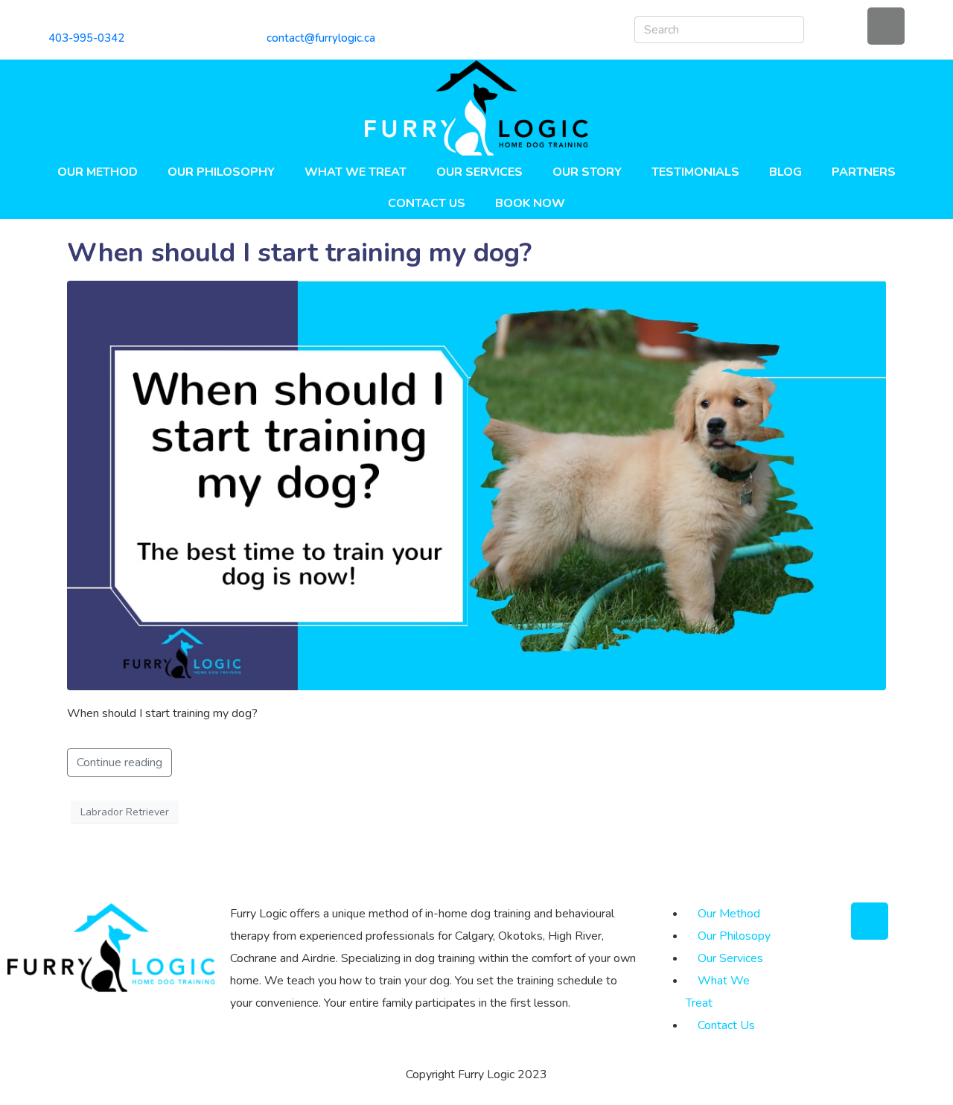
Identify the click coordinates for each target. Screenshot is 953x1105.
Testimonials (695, 172)
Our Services (479, 172)
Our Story (587, 172)
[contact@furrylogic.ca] (272, 18)
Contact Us (426, 203)
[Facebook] (886, 26)
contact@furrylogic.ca (321, 38)
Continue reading (119, 762)
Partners (864, 172)
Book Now (530, 203)
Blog (785, 172)
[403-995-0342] (54, 18)
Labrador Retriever (124, 812)
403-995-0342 (86, 38)
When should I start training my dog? (299, 253)
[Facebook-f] (869, 921)
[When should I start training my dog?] (476, 485)
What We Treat (356, 172)
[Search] (790, 29)
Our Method (97, 172)
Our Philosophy (221, 172)
